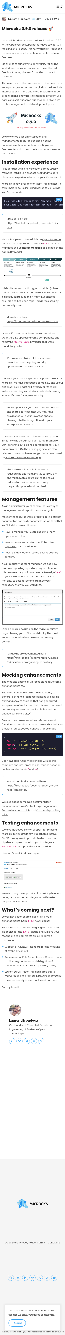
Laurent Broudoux (19, 19)
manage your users (25, 532)
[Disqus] (32, 1101)
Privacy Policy (27, 1242)
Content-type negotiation (40, 806)
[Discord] (18, 1278)
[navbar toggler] (58, 6)
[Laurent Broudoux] (4, 19)
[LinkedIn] (25, 1278)
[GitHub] (11, 1278)
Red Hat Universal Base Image (23, 457)
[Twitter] (40, 1278)
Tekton (28, 829)
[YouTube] (54, 1278)
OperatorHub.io (51, 239)
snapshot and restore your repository (36, 552)
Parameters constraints (16, 810)
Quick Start (11, 1242)
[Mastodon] (47, 1278)
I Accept (17, 1322)
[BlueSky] (32, 1278)
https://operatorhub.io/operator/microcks (32, 321)
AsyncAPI (23, 947)
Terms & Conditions (48, 1242)
